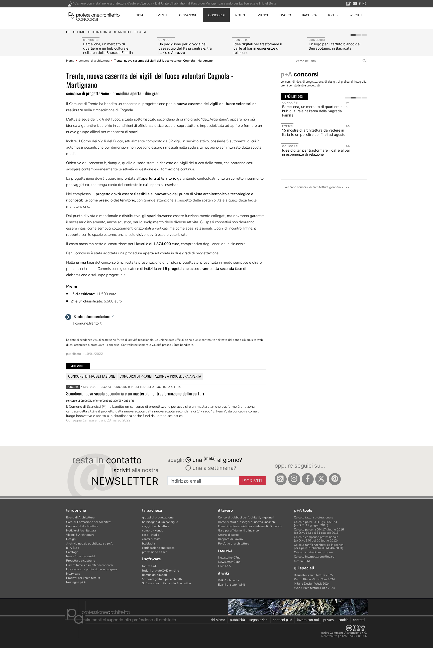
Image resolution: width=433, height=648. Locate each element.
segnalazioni (258, 619)
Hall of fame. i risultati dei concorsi (89, 565)
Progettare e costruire (80, 561)
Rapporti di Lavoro (230, 539)
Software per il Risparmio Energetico (166, 583)
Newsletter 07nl (229, 558)
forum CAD (149, 566)
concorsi (87, 19)
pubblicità (237, 619)
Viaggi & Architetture (80, 535)
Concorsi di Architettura (82, 526)
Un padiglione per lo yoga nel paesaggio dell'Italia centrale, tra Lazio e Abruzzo (185, 48)
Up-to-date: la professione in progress (92, 569)
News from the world (80, 556)
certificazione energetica (158, 548)
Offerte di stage (228, 535)
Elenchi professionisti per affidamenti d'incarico (250, 526)
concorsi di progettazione (91, 376)
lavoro (285, 15)
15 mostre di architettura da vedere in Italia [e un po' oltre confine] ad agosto (313, 132)
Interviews (73, 574)
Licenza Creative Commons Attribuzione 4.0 (336, 633)
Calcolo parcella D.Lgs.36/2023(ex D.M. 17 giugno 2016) (315, 523)
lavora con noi (308, 619)
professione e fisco (154, 552)
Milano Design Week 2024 (312, 584)
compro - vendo (152, 530)
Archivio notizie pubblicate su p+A (89, 544)
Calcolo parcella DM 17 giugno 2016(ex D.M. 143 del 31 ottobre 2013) (319, 531)
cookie (343, 619)
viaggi (263, 15)
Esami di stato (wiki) (231, 585)
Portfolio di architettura (233, 544)
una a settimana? (213, 468)
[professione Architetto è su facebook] (308, 479)
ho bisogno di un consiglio (160, 522)
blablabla (148, 544)
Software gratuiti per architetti (162, 579)
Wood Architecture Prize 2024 (314, 588)
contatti (359, 619)
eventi (161, 15)
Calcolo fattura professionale (313, 517)
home (140, 15)
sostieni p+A (282, 619)
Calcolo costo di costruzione (313, 552)
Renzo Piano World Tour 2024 (314, 579)
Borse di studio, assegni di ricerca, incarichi (247, 522)
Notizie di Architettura (81, 530)
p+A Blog (72, 548)
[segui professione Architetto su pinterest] (335, 479)
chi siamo (218, 619)
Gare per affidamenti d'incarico (238, 530)
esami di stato (151, 539)
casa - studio (150, 535)
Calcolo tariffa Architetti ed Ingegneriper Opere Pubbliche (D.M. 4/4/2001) (319, 546)
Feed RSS (224, 566)
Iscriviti (252, 480)
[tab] (353, 35)
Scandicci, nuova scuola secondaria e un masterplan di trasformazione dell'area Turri (135, 393)
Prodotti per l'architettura (83, 578)
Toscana (105, 387)
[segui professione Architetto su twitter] (321, 479)
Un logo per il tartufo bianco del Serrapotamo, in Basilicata (334, 46)
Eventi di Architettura (80, 517)
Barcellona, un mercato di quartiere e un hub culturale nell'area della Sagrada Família (108, 48)
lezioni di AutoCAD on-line (160, 571)
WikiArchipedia (228, 580)
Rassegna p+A (76, 582)
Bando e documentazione (92, 316)
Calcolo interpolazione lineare (314, 557)
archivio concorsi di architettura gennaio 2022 (317, 187)
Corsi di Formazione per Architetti (88, 522)
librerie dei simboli (154, 575)
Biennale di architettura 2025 (313, 575)
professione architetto (94, 15)
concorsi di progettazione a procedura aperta (160, 376)
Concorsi (73, 387)
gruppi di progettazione (157, 517)
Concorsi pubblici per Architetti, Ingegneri (246, 517)
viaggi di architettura (155, 526)
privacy (328, 619)
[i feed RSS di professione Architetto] (281, 479)
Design (71, 539)
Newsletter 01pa (229, 562)
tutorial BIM (302, 561)
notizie (241, 15)
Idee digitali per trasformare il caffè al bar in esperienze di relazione (258, 48)
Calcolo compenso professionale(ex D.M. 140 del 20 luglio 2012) (316, 538)
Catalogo (72, 552)
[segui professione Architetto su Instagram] (294, 479)
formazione (187, 15)
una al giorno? (217, 459)
